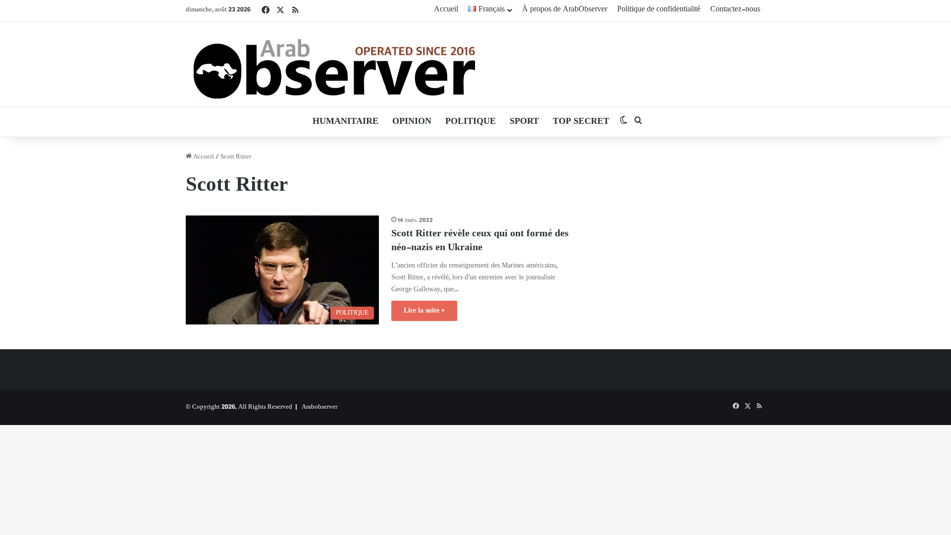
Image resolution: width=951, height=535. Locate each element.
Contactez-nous (735, 9)
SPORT (524, 121)
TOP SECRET (581, 121)
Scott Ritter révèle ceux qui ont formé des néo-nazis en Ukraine (480, 241)
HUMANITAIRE (345, 121)
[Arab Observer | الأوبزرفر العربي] (334, 64)
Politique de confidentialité (658, 9)
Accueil (446, 9)
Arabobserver (319, 407)
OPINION (411, 121)
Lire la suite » (424, 311)
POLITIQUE (470, 121)
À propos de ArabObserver (564, 9)
